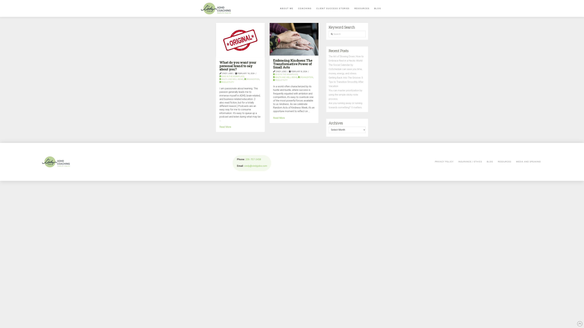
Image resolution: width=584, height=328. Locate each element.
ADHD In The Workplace (232, 76)
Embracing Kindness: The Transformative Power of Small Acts (292, 63)
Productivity (227, 82)
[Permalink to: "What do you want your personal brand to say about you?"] (240, 40)
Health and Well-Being (232, 79)
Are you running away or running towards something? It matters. (345, 105)
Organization (252, 79)
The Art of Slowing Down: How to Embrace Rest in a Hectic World (346, 58)
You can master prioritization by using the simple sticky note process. (345, 94)
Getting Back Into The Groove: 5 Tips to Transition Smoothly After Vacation (346, 82)
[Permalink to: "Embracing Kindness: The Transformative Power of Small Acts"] (294, 39)
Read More (225, 126)
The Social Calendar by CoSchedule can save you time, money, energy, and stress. (345, 69)
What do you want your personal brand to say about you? (237, 65)
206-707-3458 (253, 159)
